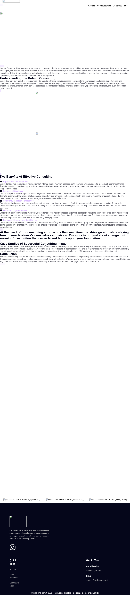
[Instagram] (13, 547)
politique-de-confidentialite (86, 593)
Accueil (91, 6)
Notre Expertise (104, 6)
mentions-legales (62, 593)
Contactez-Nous (120, 6)
